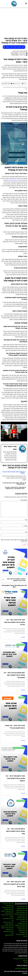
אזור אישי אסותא (23, 930)
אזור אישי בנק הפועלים (7, 907)
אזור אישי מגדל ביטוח (21, 919)
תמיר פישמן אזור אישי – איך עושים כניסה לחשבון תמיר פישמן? (15, 778)
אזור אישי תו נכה (9, 913)
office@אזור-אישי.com (21, 968)
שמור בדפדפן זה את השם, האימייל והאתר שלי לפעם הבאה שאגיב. (14, 540)
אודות (25, 962)
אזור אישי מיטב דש (22, 916)
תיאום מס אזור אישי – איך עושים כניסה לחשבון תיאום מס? (15, 831)
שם (26, 519)
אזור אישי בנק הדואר (8, 922)
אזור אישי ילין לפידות (22, 927)
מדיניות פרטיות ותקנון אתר (20, 958)
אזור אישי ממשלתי (8, 909)
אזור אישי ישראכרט (22, 906)
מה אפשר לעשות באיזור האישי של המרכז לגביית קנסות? (13, 483)
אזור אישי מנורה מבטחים (21, 914)
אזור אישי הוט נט (9, 924)
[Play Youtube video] (14, 431)
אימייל (25, 526)
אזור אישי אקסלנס (22, 923)
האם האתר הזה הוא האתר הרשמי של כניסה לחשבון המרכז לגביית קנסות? (14, 488)
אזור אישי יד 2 (23, 921)
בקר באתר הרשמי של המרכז (15, 180)
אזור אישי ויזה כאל (22, 929)
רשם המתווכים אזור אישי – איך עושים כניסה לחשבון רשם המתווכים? (14, 675)
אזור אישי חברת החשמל (21, 925)
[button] (26, 3)
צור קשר (25, 960)
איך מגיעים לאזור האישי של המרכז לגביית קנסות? (13, 472)
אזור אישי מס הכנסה (22, 908)
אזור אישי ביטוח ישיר (22, 917)
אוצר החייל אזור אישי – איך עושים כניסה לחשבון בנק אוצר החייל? (14, 622)
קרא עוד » (23, 637)
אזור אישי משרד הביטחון (7, 911)
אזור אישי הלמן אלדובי (7, 903)
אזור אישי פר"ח (23, 932)
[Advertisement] (14, 22)
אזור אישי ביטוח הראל (21, 912)
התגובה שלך (23, 500)
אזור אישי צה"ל (9, 905)
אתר (26, 532)
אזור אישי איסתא (9, 935)
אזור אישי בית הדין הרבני (7, 926)
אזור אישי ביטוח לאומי (21, 910)
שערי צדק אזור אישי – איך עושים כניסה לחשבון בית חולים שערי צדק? (14, 884)
